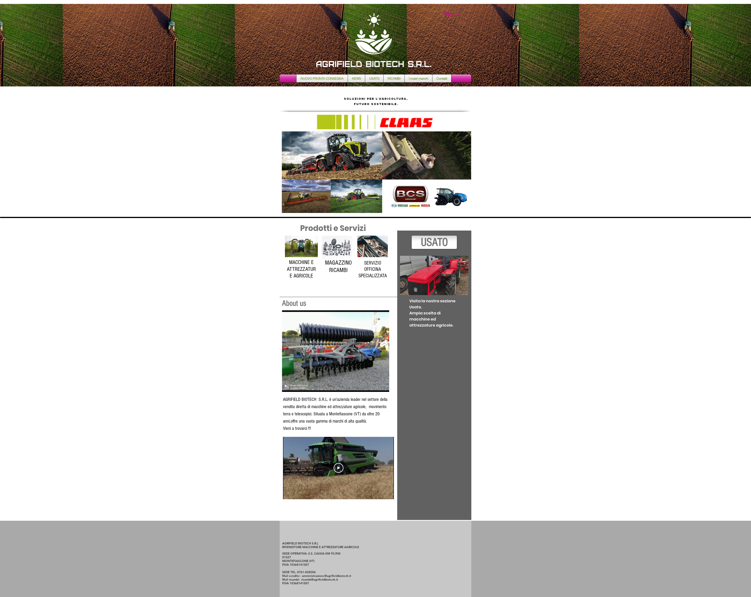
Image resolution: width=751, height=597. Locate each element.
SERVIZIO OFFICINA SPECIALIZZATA (372, 269)
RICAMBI (338, 270)
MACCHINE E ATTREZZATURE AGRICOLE (301, 269)
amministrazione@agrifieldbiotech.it (326, 576)
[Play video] (338, 468)
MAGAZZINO (338, 262)
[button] (384, 387)
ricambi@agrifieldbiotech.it (319, 579)
